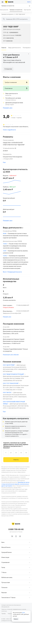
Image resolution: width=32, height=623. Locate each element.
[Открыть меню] (2, 2)
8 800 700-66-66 (16, 529)
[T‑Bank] (9, 1)
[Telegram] (19, 536)
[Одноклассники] (16, 536)
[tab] (3, 47)
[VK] (12, 536)
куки (23, 612)
